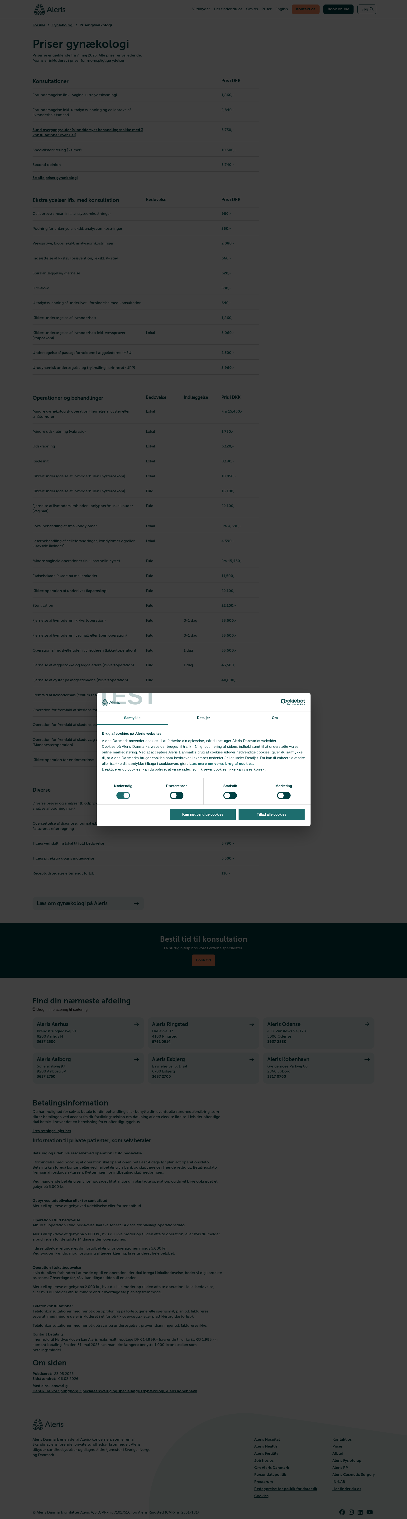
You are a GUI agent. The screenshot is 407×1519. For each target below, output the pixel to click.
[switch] (176, 795)
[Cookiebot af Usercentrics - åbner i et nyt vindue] (284, 702)
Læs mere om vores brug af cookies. (221, 764)
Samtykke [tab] (132, 718)
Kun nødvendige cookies (202, 814)
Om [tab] (275, 718)
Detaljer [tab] (203, 718)
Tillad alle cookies (271, 814)
